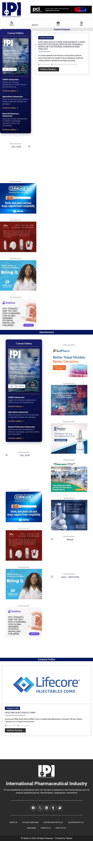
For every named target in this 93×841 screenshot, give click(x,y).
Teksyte (69, 838)
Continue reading (9, 91)
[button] (32, 51)
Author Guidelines (30, 822)
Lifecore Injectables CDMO (20, 713)
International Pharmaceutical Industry (46, 783)
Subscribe (31, 828)
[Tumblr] (53, 808)
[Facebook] (33, 808)
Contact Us (46, 828)
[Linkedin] (46, 808)
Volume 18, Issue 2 (71, 64)
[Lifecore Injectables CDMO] (46, 703)
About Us (13, 822)
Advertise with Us (76, 822)
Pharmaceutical (75, 790)
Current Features (46, 38)
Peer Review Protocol (53, 822)
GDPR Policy (60, 828)
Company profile (12, 708)
